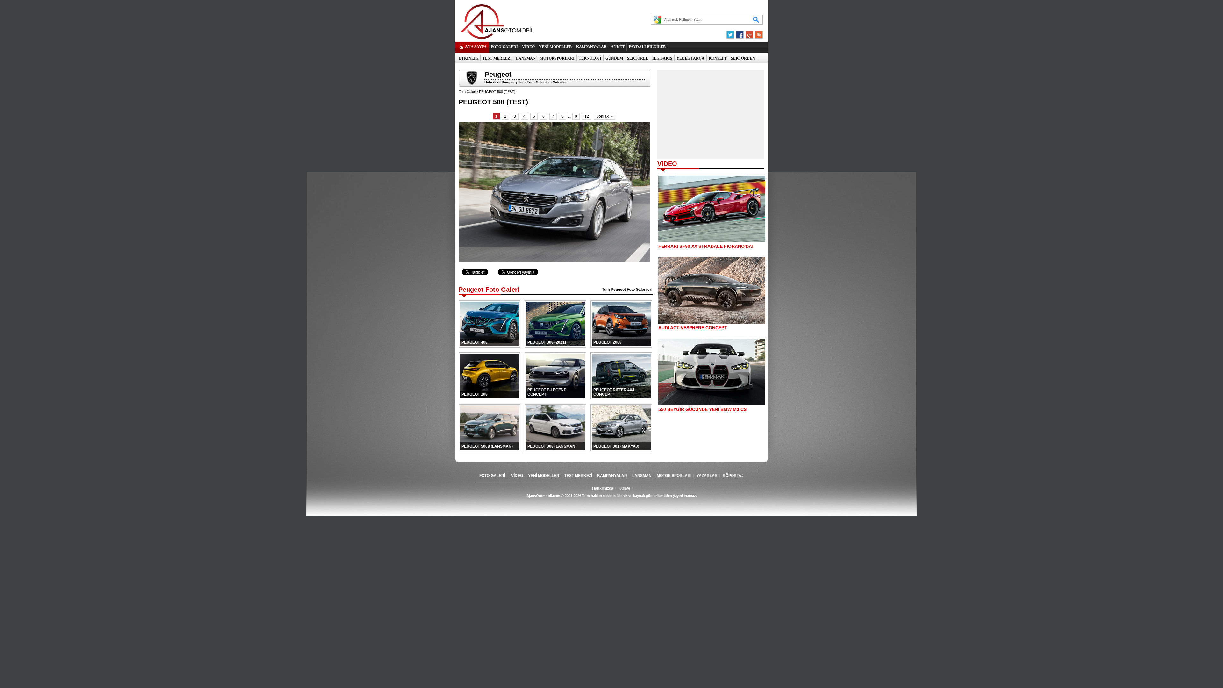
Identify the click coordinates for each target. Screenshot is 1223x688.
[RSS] (757, 33)
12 (586, 116)
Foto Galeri (467, 92)
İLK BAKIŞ (662, 58)
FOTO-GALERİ (504, 47)
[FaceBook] (739, 33)
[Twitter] (731, 33)
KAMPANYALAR (591, 47)
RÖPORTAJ (733, 475)
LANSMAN (526, 58)
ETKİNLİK (468, 58)
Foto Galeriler (538, 82)
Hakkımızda (602, 488)
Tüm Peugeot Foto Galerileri (627, 289)
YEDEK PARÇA (690, 58)
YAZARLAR (707, 475)
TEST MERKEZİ (497, 58)
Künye (624, 488)
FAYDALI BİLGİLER (647, 47)
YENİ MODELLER (555, 47)
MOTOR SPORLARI (674, 475)
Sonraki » (604, 116)
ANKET (618, 47)
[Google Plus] (748, 33)
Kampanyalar (513, 82)
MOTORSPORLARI (557, 58)
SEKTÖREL (637, 58)
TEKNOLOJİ (590, 58)
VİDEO (528, 47)
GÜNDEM (614, 58)
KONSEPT (718, 58)
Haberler (491, 82)
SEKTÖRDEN (743, 58)
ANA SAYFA (476, 47)
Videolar (560, 82)
